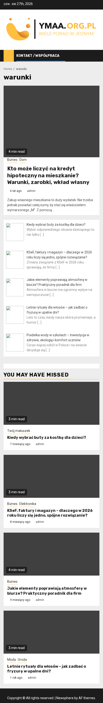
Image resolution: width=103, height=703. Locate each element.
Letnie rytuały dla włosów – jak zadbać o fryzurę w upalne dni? (46, 669)
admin (31, 191)
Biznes (12, 160)
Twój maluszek (18, 431)
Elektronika (27, 504)
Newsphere (65, 698)
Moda (11, 659)
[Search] (96, 55)
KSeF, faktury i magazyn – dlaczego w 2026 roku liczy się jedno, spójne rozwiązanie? (50, 513)
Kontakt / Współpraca (37, 56)
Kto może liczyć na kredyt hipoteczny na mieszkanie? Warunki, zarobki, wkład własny (48, 175)
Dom (23, 160)
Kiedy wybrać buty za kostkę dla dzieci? (46, 437)
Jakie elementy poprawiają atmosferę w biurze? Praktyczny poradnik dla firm (47, 591)
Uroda (22, 659)
